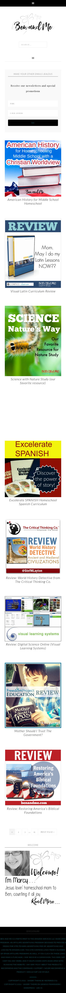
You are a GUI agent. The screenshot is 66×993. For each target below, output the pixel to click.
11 (34, 832)
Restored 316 (51, 980)
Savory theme (34, 980)
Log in (39, 988)
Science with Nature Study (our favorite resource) (33, 381)
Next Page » (47, 832)
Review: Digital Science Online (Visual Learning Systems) (33, 646)
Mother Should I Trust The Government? (33, 733)
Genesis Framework (51, 984)
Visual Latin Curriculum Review (33, 291)
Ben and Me (33, 24)
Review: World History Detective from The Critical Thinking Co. (33, 579)
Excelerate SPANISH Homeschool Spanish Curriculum (33, 502)
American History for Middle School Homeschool (33, 201)
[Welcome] (33, 879)
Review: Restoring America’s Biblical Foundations (33, 810)
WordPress (29, 988)
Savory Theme (30, 984)
